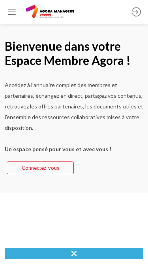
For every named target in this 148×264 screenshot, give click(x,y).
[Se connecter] (136, 12)
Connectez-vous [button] (40, 168)
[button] (12, 12)
